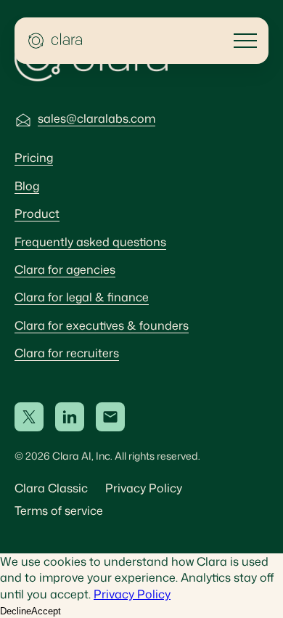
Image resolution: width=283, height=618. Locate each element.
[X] (29, 416)
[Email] (110, 416)
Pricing (34, 158)
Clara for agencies (65, 269)
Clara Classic (51, 488)
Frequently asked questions (90, 242)
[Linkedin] (69, 416)
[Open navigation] (245, 40)
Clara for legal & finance (82, 297)
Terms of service (59, 511)
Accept (46, 611)
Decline (15, 611)
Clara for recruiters (67, 353)
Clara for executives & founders (102, 325)
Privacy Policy (143, 488)
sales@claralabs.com (96, 118)
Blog (27, 186)
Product (37, 213)
